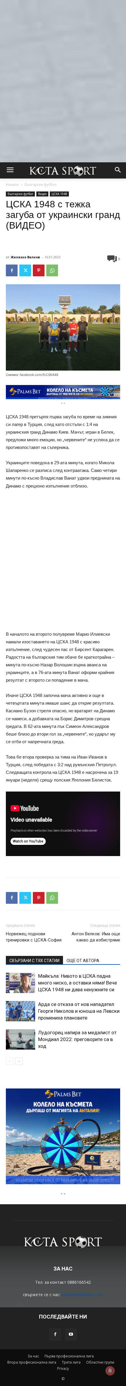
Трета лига (71, 1362)
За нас (33, 1356)
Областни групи (100, 1362)
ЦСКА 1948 (59, 194)
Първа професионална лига (69, 1356)
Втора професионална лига (31, 1362)
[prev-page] (9, 1061)
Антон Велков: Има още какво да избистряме (95, 937)
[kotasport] (63, 170)
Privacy (63, 1368)
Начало (12, 184)
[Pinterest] (39, 270)
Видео (42, 194)
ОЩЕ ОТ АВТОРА (83, 960)
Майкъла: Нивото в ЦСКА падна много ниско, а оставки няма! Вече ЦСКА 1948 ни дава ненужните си (77, 982)
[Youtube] (71, 1334)
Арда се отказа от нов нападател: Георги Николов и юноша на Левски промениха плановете (79, 1011)
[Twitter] (25, 270)
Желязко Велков (25, 257)
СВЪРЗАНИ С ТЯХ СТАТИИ (34, 960)
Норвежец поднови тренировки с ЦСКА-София (34, 937)
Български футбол (41, 184)
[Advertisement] (63, 63)
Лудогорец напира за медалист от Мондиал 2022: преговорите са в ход (77, 1039)
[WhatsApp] (52, 270)
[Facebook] (12, 270)
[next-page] (19, 1061)
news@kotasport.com (82, 1294)
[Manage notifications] (110, 1370)
